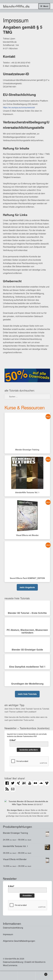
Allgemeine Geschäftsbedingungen (19, 940)
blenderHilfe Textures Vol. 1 (27, 492)
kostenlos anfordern (29, 750)
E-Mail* (13, 740)
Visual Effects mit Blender (27, 535)
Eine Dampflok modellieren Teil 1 (27, 666)
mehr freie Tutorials (27, 693)
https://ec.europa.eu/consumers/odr (19, 107)
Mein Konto (9, 975)
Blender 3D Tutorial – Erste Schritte (27, 613)
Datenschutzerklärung (13, 927)
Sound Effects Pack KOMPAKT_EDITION (27, 578)
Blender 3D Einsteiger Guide (27, 649)
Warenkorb (40, 973)
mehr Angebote (27, 587)
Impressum (8, 934)
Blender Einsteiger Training (27, 449)
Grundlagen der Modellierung (27, 683)
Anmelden (27, 895)
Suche (26, 975)
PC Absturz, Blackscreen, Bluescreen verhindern (27, 631)
